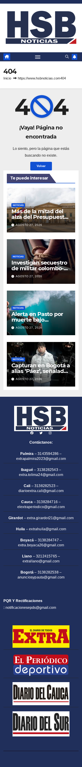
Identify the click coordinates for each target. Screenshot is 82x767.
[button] (67, 57)
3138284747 (48, 540)
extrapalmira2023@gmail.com (41, 459)
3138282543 (47, 470)
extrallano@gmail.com (41, 561)
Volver (41, 166)
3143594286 (48, 454)
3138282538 (48, 572)
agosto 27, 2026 (29, 225)
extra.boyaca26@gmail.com (41, 545)
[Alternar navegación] (38, 57)
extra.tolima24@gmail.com (41, 475)
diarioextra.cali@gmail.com (41, 491)
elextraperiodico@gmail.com (41, 507)
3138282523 (44, 486)
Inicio (7, 78)
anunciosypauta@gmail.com (41, 577)
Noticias (18, 205)
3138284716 (47, 502)
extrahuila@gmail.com (47, 529)
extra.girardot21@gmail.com (50, 518)
